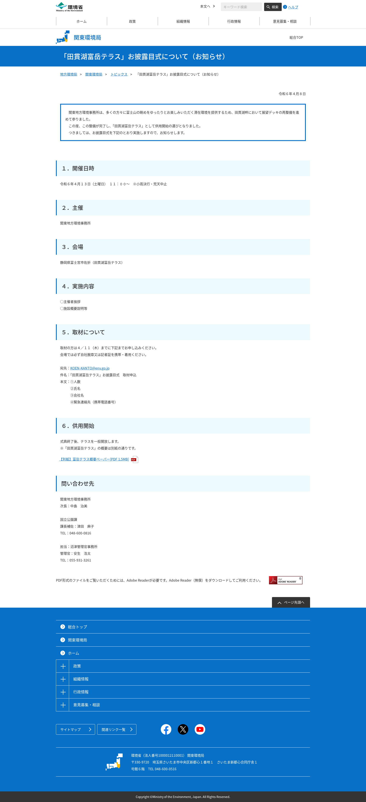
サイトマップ (70, 729)
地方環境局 (68, 74)
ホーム (81, 21)
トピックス (119, 74)
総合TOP (296, 37)
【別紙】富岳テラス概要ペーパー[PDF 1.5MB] (94, 459)
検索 (275, 6)
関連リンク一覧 (113, 729)
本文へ (205, 6)
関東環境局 (93, 74)
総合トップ (77, 627)
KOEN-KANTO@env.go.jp (90, 368)
